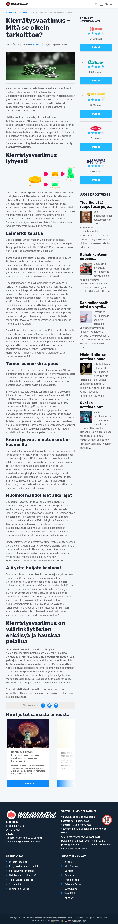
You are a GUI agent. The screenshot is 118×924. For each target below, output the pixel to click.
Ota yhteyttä (101, 918)
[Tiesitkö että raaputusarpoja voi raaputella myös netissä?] (86, 217)
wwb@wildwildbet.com (26, 841)
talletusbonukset (16, 121)
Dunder (68, 870)
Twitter (80, 918)
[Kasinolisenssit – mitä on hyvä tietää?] (86, 317)
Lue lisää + (28, 783)
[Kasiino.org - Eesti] (65, 921)
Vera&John (70, 893)
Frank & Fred (71, 879)
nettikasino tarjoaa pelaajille (29, 297)
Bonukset (24, 12)
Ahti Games (71, 866)
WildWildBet (11, 12)
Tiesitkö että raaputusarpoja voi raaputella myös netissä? (94, 205)
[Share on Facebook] (43, 705)
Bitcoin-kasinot (18, 861)
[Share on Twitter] (49, 705)
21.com (68, 861)
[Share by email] (56, 705)
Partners (35, 921)
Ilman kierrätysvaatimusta (21, 649)
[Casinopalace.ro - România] (61, 921)
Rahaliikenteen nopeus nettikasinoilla (93, 257)
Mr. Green (69, 897)
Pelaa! (96, 47)
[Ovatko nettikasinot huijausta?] (86, 417)
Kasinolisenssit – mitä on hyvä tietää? (95, 305)
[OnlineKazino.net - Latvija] (69, 921)
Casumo (69, 875)
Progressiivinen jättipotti (23, 866)
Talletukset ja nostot (21, 879)
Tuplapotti (15, 884)
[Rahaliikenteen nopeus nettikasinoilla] (86, 269)
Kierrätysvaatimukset (21, 870)
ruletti (22, 480)
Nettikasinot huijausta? (22, 875)
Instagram (89, 918)
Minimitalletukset (19, 888)
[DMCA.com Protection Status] (55, 921)
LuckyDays (70, 888)
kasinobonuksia (23, 283)
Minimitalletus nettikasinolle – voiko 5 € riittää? (95, 357)
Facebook (71, 918)
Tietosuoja (45, 921)
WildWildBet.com (34, 918)
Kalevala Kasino (73, 884)
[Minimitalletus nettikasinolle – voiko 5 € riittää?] (86, 369)
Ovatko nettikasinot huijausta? (91, 405)
